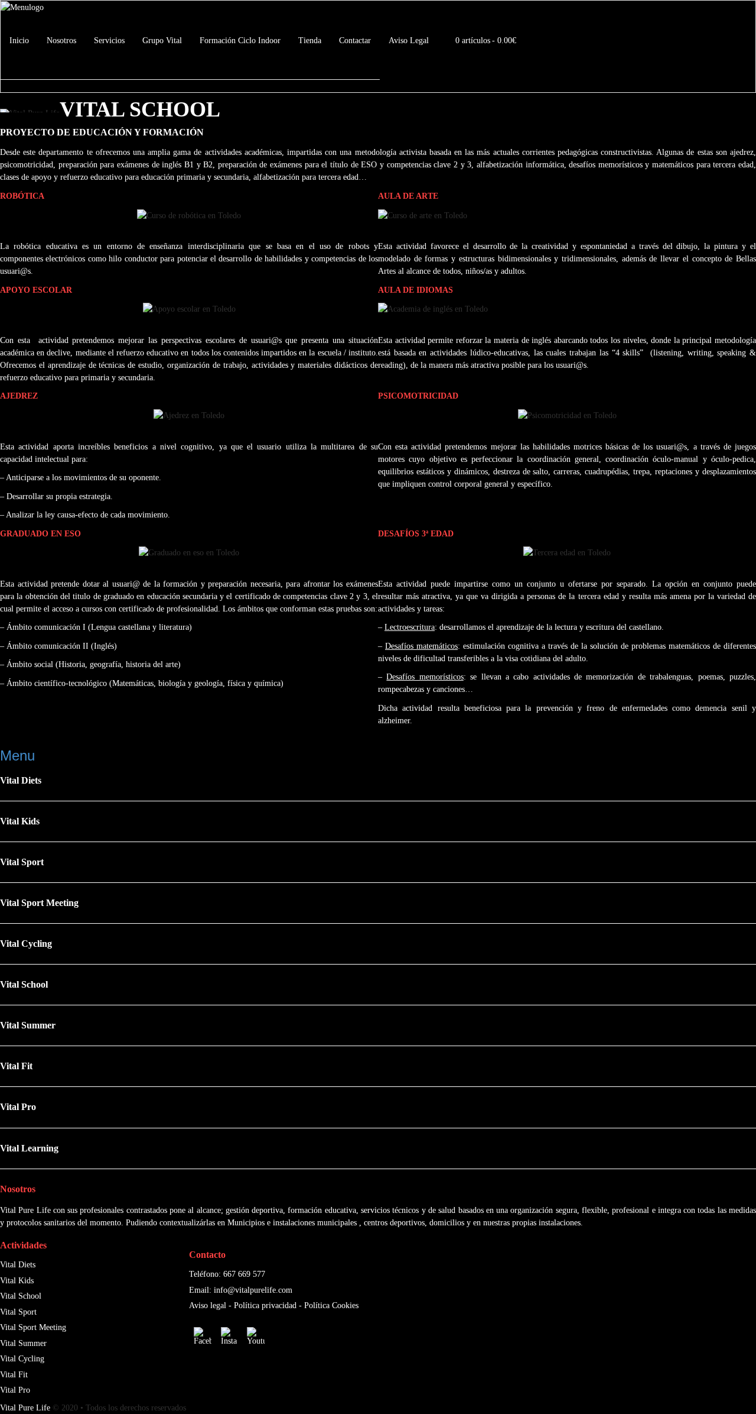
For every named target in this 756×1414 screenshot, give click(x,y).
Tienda (309, 40)
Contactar (355, 40)
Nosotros (61, 40)
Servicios (109, 40)
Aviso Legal (409, 40)
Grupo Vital (162, 40)
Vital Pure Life (25, 1407)
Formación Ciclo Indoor (240, 40)
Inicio (19, 40)
